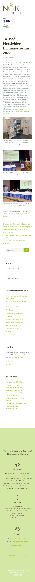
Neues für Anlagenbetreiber (14, 322)
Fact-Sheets (9, 310)
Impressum (11, 556)
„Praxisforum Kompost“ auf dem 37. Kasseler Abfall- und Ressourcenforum (17, 406)
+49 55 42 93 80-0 (20, 538)
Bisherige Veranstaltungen (19, 229)
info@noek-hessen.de (20, 542)
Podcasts (8, 331)
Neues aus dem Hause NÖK (14, 319)
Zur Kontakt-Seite (17, 545)
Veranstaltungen (8, 232)
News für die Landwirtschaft (14, 325)
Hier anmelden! (19, 357)
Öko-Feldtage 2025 (12, 328)
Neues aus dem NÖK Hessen (15, 382)
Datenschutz (22, 556)
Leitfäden (9, 316)
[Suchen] (26, 250)
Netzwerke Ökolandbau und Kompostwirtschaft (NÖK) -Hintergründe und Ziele (14, 393)
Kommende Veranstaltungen (14, 313)
